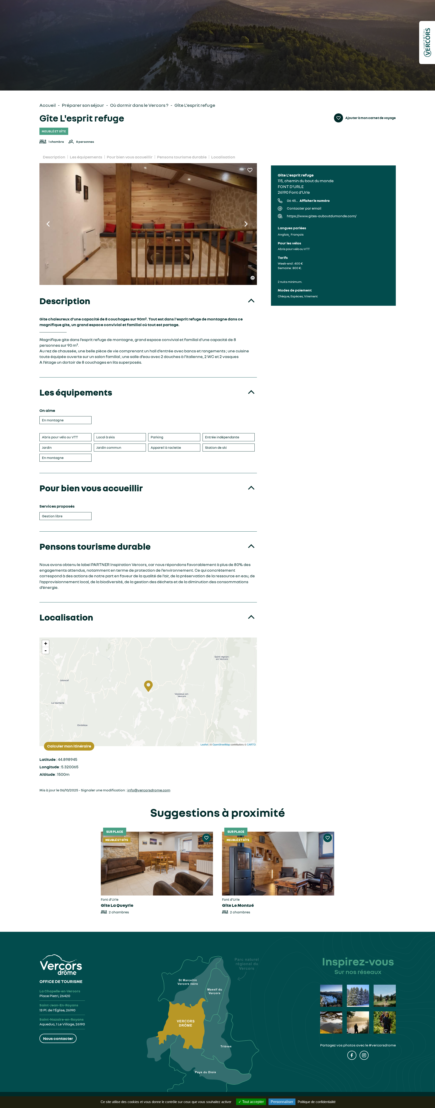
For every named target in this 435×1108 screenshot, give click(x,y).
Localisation (223, 156)
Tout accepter (252, 1102)
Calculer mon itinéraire (69, 746)
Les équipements (86, 156)
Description (54, 156)
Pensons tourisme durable (182, 156)
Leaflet (204, 744)
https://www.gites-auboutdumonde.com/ (321, 216)
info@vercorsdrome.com (148, 790)
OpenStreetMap (221, 744)
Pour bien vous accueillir (129, 156)
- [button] (45, 650)
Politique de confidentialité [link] (317, 1102)
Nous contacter (58, 1038)
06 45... (308, 200)
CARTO (251, 744)
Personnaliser (282, 1102)
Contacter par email (304, 208)
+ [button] (45, 643)
